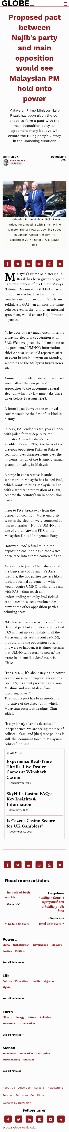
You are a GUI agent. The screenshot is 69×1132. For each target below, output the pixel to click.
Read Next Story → (51, 924)
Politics (19, 951)
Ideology (57, 944)
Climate (7, 1017)
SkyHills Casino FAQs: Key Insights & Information (29, 799)
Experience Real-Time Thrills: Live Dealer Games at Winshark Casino (29, 769)
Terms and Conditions (30, 1095)
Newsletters (55, 1087)
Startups (28, 1059)
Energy (19, 1017)
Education (21, 981)
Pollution (45, 1017)
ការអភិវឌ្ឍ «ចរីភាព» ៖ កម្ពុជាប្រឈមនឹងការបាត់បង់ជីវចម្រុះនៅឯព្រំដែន (51, 902)
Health (36, 981)
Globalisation (21, 944)
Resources (9, 1023)
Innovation (26, 1053)
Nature (32, 1017)
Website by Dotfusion (17, 1103)
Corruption (43, 1053)
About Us (9, 1087)
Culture (7, 981)
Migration (49, 981)
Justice (7, 951)
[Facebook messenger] (60, 263)
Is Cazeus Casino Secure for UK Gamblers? (30, 823)
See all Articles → (13, 962)
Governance (40, 944)
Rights (6, 987)
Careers (39, 1087)
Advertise (24, 1087)
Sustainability (11, 1059)
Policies (8, 1095)
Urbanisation (27, 1023)
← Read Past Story (17, 924)
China (6, 944)
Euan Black (17, 160)
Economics (9, 1053)
